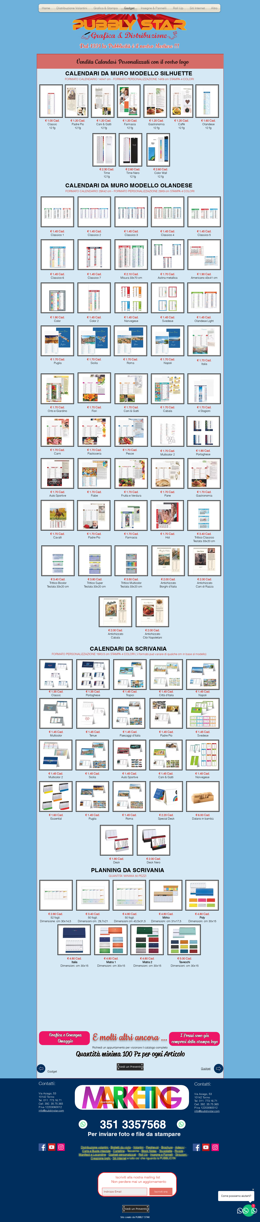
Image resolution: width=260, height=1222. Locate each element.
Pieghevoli (152, 1147)
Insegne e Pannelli (161, 1154)
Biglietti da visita (121, 1147)
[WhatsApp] (83, 1124)
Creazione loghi (101, 1158)
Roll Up (143, 1154)
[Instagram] (61, 1147)
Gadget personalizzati (122, 1154)
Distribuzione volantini (95, 1147)
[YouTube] (51, 1147)
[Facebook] (42, 1147)
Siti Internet (119, 1158)
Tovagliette (165, 1151)
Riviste (179, 1151)
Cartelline (119, 1151)
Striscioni (181, 1154)
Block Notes (149, 1151)
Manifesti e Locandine (92, 1154)
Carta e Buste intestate (96, 1151)
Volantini (138, 1147)
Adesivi (179, 1147)
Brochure (167, 1147)
